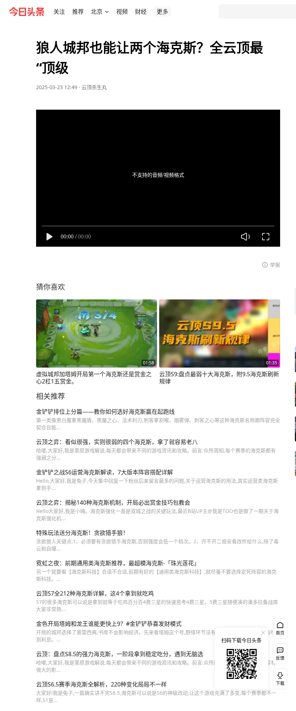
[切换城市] (107, 11)
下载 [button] (278, 677)
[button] (59, 11)
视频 (122, 12)
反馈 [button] (280, 658)
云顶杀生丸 (94, 87)
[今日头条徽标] (27, 11)
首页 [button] (280, 633)
